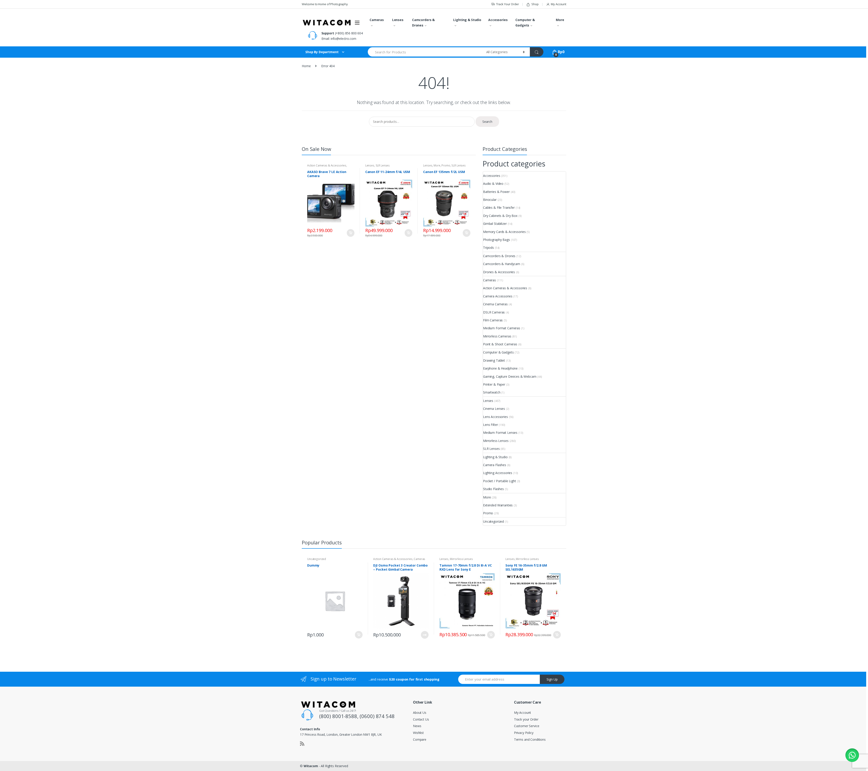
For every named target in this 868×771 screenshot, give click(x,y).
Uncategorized (493, 521)
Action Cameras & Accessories (326, 165)
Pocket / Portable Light (499, 481)
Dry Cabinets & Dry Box (500, 216)
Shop (534, 4)
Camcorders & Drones (423, 22)
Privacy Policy (523, 733)
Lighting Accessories (497, 473)
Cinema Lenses (494, 408)
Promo (445, 165)
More (560, 20)
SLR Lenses (383, 165)
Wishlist (418, 733)
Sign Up (552, 679)
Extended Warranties (498, 505)
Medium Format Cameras (501, 328)
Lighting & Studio (467, 20)
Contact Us (421, 719)
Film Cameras (493, 320)
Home (306, 66)
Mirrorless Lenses (496, 441)
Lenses (397, 20)
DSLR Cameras (494, 312)
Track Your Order (507, 4)
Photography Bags (496, 239)
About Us (419, 712)
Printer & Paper (494, 384)
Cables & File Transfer (499, 207)
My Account (558, 4)
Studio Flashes (493, 489)
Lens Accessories (495, 417)
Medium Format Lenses (500, 432)
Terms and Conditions (530, 739)
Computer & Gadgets (525, 22)
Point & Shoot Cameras (500, 344)
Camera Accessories (497, 296)
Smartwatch (491, 392)
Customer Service (526, 726)
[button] (852, 755)
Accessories (497, 20)
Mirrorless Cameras (497, 336)
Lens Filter (490, 424)
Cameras (377, 20)
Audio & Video (493, 183)
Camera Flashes (494, 465)
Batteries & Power (496, 192)
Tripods (488, 247)
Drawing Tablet (494, 360)
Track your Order (526, 719)
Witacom (311, 766)
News (417, 726)
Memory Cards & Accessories (504, 232)
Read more (424, 635)
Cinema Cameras (495, 304)
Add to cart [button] (350, 233)
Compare (419, 739)
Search (487, 121)
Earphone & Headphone (500, 368)
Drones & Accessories (499, 272)
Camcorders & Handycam (501, 264)
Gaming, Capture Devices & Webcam (509, 376)
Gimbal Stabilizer (495, 223)
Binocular (490, 199)
